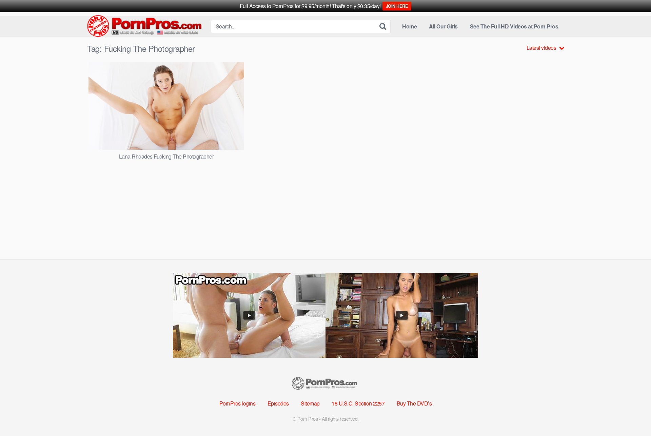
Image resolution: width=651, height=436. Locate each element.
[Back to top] (632, 414)
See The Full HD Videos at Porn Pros (514, 26)
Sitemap (310, 403)
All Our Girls (443, 26)
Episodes (278, 403)
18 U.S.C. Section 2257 (358, 403)
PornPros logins (237, 403)
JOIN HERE (397, 6)
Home (409, 26)
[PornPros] (146, 26)
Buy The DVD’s (414, 403)
